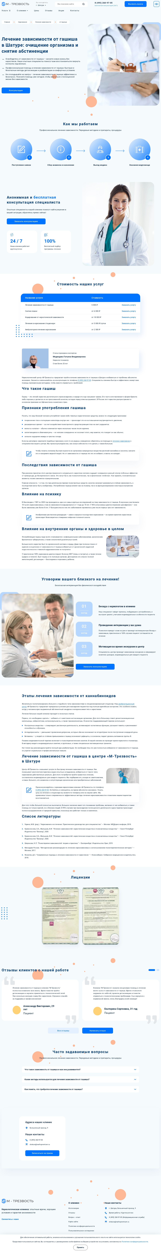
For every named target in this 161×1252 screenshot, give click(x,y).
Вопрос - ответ (74, 1217)
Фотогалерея (73, 1208)
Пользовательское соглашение (81, 1231)
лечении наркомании (121, 441)
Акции (61, 11)
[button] (152, 970)
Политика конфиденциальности (81, 1226)
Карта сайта (73, 1222)
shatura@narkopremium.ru (40, 1144)
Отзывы (48, 11)
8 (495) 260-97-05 (84, 380)
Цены (36, 11)
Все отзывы (63, 1031)
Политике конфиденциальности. (135, 1242)
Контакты (74, 11)
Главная (7, 22)
